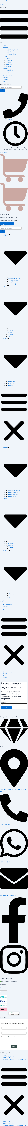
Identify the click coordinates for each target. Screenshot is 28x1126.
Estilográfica (9, 70)
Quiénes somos (7, 76)
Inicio (4, 45)
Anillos (8, 58)
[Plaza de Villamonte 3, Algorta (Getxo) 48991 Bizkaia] (14, 786)
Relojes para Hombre (12, 49)
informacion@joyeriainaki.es (8, 895)
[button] (14, 24)
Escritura (5, 68)
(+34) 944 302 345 (5, 824)
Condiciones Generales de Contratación (14, 1060)
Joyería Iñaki (3, 601)
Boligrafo (8, 72)
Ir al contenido (4, 1)
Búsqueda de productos (5, 84)
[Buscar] (2, 90)
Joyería (5, 56)
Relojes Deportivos (11, 54)
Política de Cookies (8, 1056)
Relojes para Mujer (11, 51)
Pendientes (9, 60)
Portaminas (9, 74)
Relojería (5, 47)
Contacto (5, 79)
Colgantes (9, 64)
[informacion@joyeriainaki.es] (14, 892)
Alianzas (8, 66)
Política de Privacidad (9, 1058)
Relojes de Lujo (10, 53)
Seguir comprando (7, 224)
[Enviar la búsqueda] (2, 707)
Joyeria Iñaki (3, 4)
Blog (4, 81)
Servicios (5, 77)
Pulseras (8, 62)
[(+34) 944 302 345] (14, 821)
